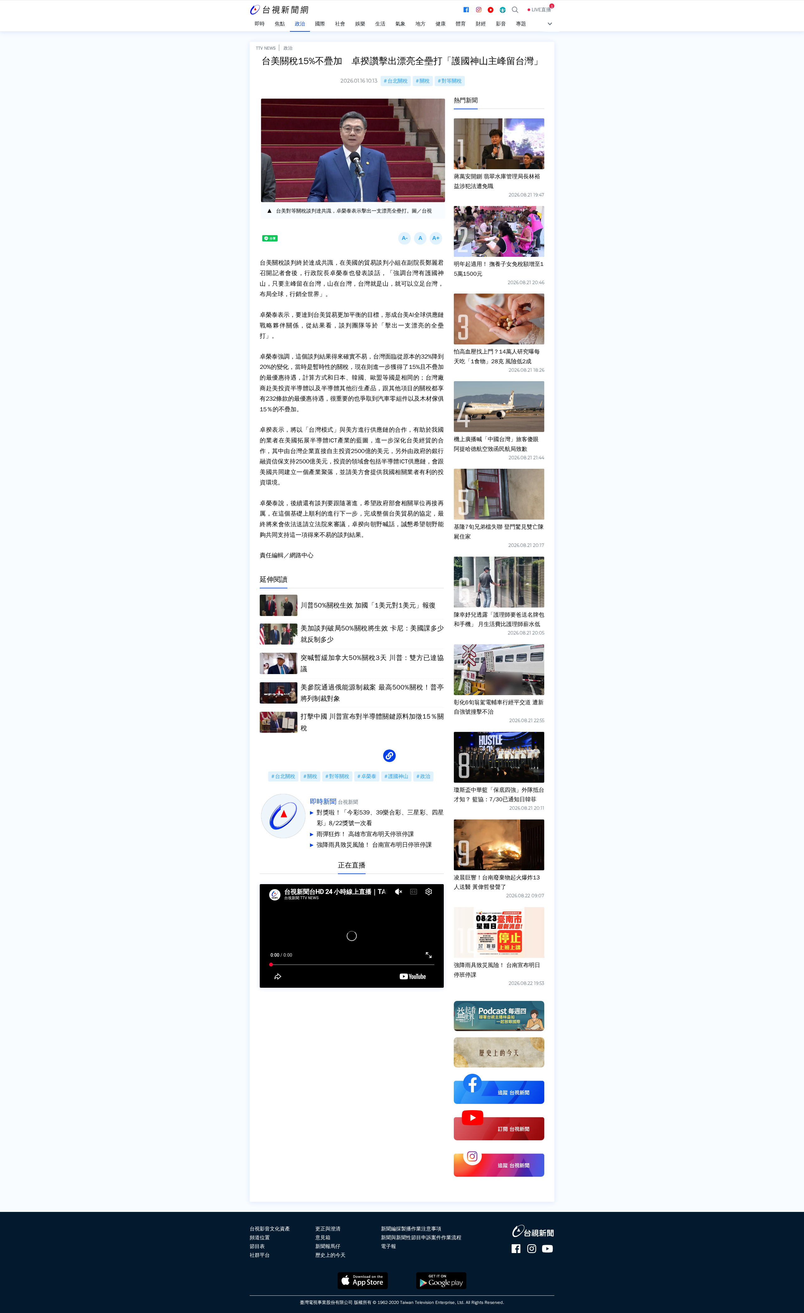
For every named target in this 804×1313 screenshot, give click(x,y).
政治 (288, 48)
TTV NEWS (266, 48)
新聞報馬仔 (327, 1246)
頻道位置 (260, 1238)
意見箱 (322, 1238)
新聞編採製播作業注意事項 (411, 1229)
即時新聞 (323, 801)
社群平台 (260, 1255)
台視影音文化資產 (270, 1229)
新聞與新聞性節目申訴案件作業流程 (421, 1238)
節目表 (257, 1246)
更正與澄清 (327, 1229)
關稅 (425, 81)
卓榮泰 (368, 776)
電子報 (388, 1246)
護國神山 (398, 776)
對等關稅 (452, 81)
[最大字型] (436, 238)
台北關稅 (398, 81)
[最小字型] (404, 238)
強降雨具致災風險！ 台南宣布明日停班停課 (374, 845)
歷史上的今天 (330, 1255)
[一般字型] (420, 238)
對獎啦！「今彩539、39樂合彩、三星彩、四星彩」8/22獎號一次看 (380, 818)
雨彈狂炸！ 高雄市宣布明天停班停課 (365, 834)
